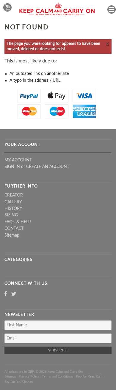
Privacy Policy (29, 376)
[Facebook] (5, 294)
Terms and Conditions (57, 376)
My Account (18, 160)
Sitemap (11, 235)
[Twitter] (13, 294)
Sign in (12, 167)
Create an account (47, 167)
